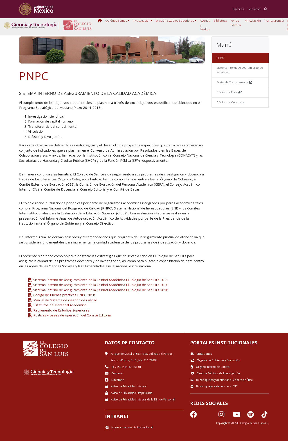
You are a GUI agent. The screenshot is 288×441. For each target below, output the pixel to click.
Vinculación (253, 20)
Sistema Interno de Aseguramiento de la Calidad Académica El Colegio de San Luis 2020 (100, 284)
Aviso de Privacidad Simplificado (131, 393)
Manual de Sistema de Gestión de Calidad (64, 300)
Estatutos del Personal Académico (59, 305)
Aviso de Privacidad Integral (128, 386)
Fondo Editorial (236, 22)
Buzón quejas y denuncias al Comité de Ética (224, 380)
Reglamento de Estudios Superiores (60, 310)
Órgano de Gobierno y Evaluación (218, 360)
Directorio (117, 380)
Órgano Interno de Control (212, 367)
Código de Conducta (230, 102)
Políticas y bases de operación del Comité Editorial (71, 315)
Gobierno (254, 9)
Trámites (238, 9)
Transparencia (274, 20)
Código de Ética (227, 92)
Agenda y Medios (205, 24)
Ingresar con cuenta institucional (132, 427)
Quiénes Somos (116, 20)
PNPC (220, 58)
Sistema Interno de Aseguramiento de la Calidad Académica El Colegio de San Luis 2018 (100, 290)
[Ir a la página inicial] (36, 9)
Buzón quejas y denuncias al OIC (217, 386)
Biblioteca (220, 20)
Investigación (141, 20)
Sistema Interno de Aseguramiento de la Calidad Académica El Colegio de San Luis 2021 (100, 279)
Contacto (117, 373)
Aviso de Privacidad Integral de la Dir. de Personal (142, 399)
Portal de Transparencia (232, 82)
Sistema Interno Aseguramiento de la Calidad (239, 70)
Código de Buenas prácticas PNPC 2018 (63, 295)
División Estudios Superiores (175, 20)
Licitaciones (204, 354)
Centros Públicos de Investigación (218, 373)
